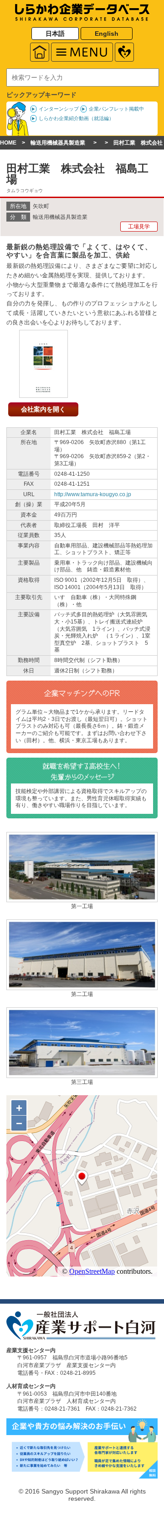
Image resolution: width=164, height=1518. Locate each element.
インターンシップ (59, 108)
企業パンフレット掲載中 (116, 108)
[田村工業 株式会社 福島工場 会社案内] (43, 392)
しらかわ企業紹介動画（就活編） (76, 118)
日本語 (55, 33)
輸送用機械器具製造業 (58, 143)
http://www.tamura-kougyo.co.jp (92, 494)
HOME (8, 143)
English (106, 33)
